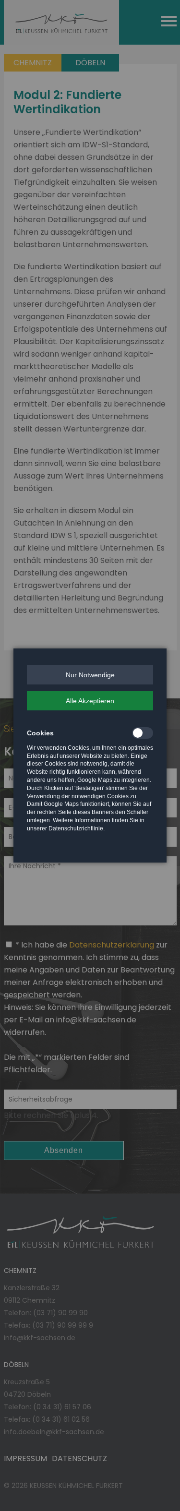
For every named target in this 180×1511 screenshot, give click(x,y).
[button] (90, 674)
